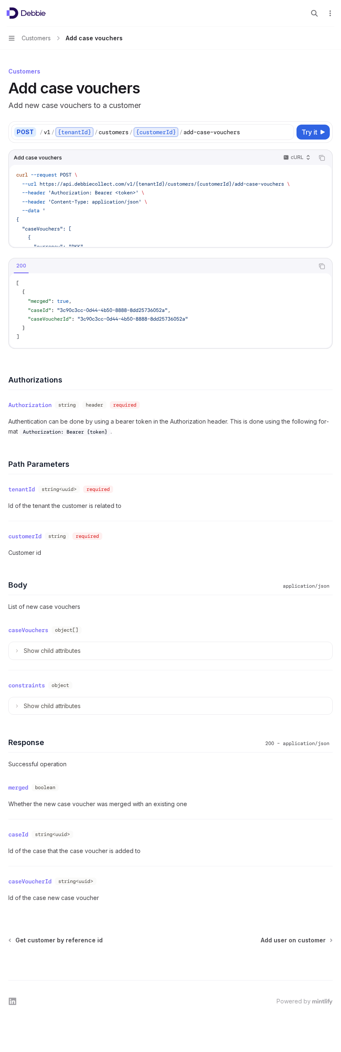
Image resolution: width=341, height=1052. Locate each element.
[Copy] (286, 132)
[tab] (21, 266)
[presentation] (170, 206)
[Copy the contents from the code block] (321, 157)
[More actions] (330, 13)
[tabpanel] (170, 310)
